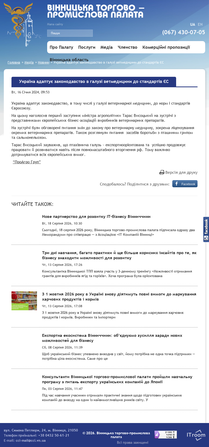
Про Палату (61, 47)
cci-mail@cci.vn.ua (31, 440)
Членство (127, 47)
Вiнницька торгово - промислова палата (96, 12)
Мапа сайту (55, 24)
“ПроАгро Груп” (27, 161)
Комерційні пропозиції (166, 47)
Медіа (106, 47)
